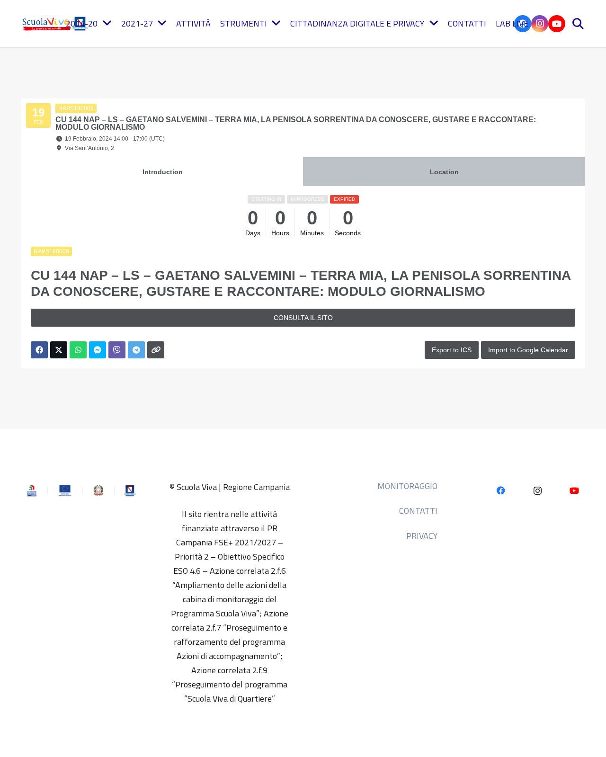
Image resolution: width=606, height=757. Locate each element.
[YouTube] (556, 23)
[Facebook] (500, 490)
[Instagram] (539, 23)
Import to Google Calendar (528, 350)
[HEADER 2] (56, 23)
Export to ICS (452, 350)
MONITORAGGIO (407, 486)
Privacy (421, 535)
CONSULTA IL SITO (303, 317)
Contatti (418, 510)
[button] (577, 24)
